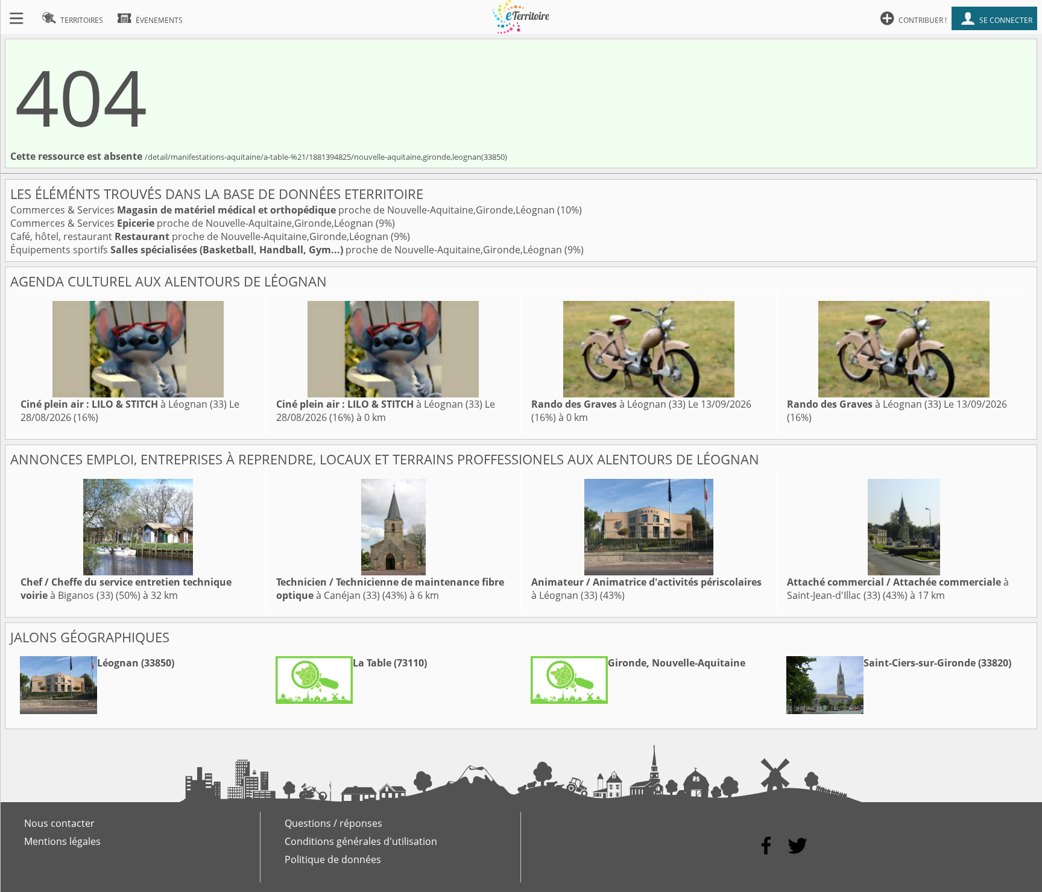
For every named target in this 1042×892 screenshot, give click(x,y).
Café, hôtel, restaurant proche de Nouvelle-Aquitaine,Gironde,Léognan (200, 236)
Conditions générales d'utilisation (361, 841)
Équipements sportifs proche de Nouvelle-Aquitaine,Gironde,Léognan (287, 249)
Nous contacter (59, 823)
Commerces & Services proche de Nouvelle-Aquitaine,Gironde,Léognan (283, 210)
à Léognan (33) (124, 404)
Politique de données (333, 859)
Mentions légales (62, 841)
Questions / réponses (333, 823)
